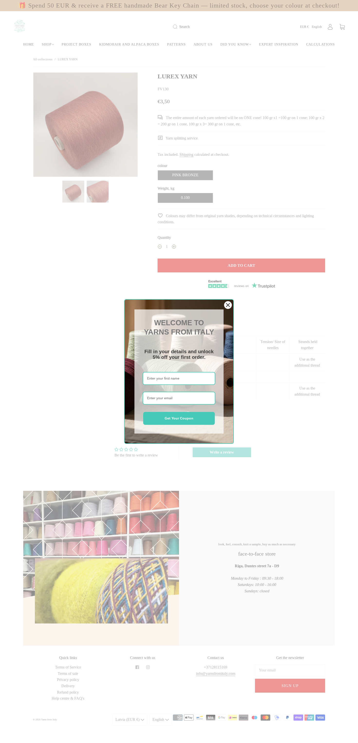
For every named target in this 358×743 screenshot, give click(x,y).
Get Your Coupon (179, 418)
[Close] (228, 305)
